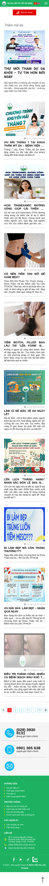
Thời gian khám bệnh (15, 791)
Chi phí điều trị (12, 788)
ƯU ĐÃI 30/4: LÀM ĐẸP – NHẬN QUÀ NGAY (24, 610)
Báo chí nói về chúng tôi (16, 806)
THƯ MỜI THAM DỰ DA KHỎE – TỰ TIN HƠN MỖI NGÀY (24, 73)
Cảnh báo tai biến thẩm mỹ (18, 809)
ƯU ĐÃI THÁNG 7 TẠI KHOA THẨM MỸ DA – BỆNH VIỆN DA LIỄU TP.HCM (24, 144)
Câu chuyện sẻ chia (14, 824)
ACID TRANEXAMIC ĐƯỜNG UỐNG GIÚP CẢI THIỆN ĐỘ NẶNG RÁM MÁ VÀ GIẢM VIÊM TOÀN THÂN (24, 207)
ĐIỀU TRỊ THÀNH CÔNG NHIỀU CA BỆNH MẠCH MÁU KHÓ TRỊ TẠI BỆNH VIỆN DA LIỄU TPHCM (24, 675)
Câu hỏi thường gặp (15, 812)
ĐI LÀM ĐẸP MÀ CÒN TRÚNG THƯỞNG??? (24, 549)
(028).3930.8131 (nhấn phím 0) (22, 845)
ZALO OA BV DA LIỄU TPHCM (21, 848)
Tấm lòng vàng (12, 827)
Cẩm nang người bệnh (16, 796)
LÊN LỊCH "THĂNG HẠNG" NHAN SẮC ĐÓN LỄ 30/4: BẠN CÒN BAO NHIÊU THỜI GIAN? (24, 481)
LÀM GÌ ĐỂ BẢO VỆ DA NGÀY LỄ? (24, 412)
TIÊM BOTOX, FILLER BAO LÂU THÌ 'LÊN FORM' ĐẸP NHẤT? (24, 344)
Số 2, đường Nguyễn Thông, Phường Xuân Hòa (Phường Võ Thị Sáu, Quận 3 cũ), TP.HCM (21, 839)
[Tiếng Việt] (35, 3)
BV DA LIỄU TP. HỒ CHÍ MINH (19, 3)
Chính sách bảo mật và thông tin (20, 815)
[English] (38, 3)
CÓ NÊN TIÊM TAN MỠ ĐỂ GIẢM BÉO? (24, 275)
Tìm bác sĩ (11, 793)
